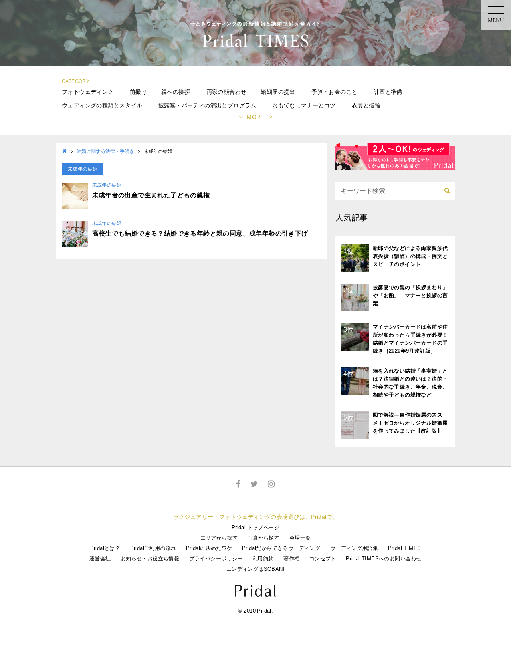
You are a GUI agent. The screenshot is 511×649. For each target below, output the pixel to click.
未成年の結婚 (107, 185)
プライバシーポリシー (216, 559)
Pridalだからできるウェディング (281, 548)
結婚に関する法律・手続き (105, 151)
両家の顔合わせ (226, 92)
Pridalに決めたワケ (209, 548)
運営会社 (100, 559)
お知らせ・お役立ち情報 (150, 559)
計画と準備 (388, 92)
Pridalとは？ (105, 548)
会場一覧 (300, 538)
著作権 (291, 559)
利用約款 (263, 559)
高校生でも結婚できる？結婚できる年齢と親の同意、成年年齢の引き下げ (200, 233)
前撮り (138, 92)
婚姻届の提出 (278, 92)
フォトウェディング (88, 92)
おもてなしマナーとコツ (303, 105)
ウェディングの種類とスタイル (102, 105)
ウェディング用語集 (354, 548)
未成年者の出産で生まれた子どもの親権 (151, 195)
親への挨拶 (175, 92)
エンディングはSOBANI (255, 569)
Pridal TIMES (404, 548)
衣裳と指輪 (366, 105)
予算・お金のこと (334, 92)
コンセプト (322, 559)
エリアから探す (219, 538)
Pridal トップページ (255, 527)
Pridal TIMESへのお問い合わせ (384, 559)
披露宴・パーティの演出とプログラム (207, 105)
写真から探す (263, 538)
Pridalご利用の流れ (153, 548)
